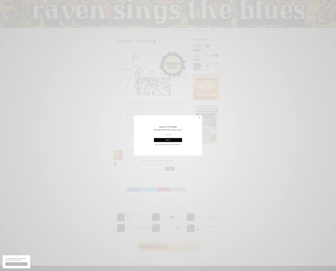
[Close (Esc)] (199, 118)
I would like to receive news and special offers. (169, 144)
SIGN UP (168, 140)
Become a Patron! (176, 130)
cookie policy (18, 260)
